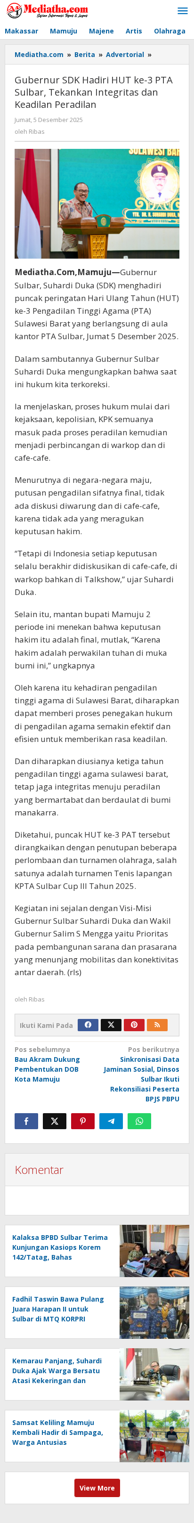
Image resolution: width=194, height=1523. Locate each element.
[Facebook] (88, 1025)
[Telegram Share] (111, 1121)
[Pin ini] (83, 1121)
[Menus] (182, 11)
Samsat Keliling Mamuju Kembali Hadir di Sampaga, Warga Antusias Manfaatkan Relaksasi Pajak (57, 1442)
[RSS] (157, 1025)
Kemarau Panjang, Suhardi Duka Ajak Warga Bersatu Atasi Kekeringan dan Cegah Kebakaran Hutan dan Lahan (57, 1380)
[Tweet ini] (54, 1121)
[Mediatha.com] (47, 10)
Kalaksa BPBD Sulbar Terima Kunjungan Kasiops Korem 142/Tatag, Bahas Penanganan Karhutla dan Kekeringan (60, 1257)
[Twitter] (111, 1025)
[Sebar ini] (26, 1121)
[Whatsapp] (139, 1121)
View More (97, 1487)
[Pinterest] (134, 1025)
